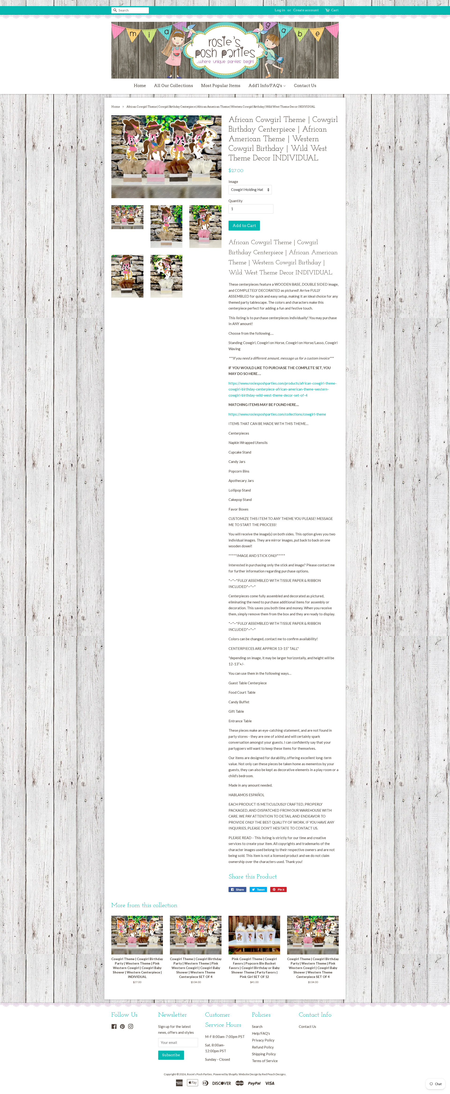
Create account (306, 10)
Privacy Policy (263, 1040)
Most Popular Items (220, 85)
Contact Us (305, 85)
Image (233, 181)
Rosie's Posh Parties (199, 1074)
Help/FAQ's (261, 1033)
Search (257, 1026)
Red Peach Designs (274, 1074)
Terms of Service (265, 1061)
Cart (335, 10)
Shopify (233, 1074)
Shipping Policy (264, 1054)
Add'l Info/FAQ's (265, 85)
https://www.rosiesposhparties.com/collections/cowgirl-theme (277, 414)
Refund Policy (263, 1047)
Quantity (236, 201)
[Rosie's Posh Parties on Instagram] (130, 1027)
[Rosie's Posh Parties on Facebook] (114, 1027)
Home (140, 85)
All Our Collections (173, 85)
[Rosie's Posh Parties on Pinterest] (122, 1027)
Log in (280, 10)
